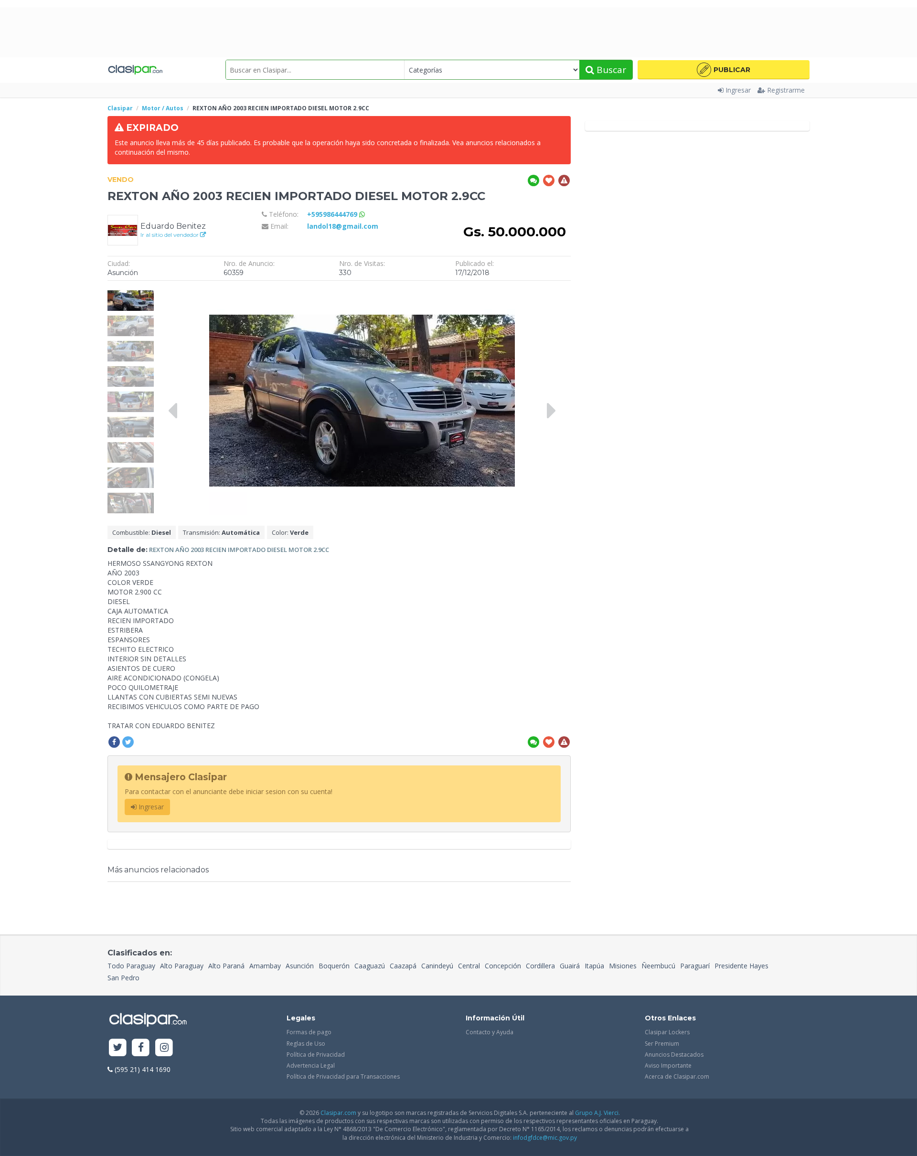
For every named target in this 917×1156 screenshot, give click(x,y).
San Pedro (123, 977)
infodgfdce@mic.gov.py (545, 1138)
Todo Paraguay (131, 965)
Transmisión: (221, 532)
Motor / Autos (162, 108)
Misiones (623, 965)
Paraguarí (695, 965)
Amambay (265, 965)
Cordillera (540, 965)
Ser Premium (662, 1043)
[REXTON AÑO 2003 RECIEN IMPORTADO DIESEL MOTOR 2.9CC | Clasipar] (130, 290)
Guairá (570, 965)
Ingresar (738, 90)
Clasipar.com (338, 1113)
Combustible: (141, 532)
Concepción (503, 965)
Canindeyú (437, 965)
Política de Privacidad (316, 1054)
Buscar (610, 70)
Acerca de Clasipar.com (677, 1076)
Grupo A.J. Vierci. (597, 1113)
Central (469, 965)
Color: (290, 532)
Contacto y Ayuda (489, 1032)
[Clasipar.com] (134, 69)
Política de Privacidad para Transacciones (343, 1076)
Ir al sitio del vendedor (170, 234)
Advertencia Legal (311, 1065)
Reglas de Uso (306, 1043)
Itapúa (594, 965)
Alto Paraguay (181, 965)
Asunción (300, 965)
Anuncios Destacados (674, 1054)
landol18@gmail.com (342, 226)
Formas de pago (309, 1032)
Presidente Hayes (741, 965)
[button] (724, 69)
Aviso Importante (668, 1065)
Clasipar (120, 108)
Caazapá (403, 965)
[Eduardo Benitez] (122, 229)
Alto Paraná (226, 965)
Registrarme (786, 90)
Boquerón (334, 965)
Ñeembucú (658, 965)
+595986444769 (333, 214)
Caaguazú (369, 965)
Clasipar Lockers (667, 1032)
